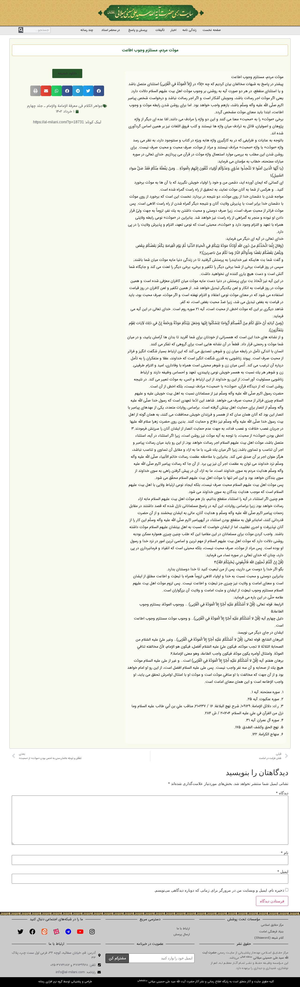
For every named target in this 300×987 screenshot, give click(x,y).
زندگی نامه (189, 30)
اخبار (173, 30)
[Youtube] (80, 932)
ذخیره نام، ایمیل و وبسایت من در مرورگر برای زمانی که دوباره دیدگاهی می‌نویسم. (219, 890)
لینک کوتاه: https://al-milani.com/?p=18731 (67, 122)
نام (284, 853)
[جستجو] (21, 30)
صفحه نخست (211, 30)
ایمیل (282, 871)
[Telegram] (68, 932)
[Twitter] (20, 932)
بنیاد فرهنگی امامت (271, 931)
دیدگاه (282, 793)
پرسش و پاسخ (137, 30)
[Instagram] (92, 932)
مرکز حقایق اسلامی (272, 925)
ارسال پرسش (181, 934)
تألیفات (160, 30)
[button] (67, 73)
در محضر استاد (110, 30)
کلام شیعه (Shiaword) (269, 937)
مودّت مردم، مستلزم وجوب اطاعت (150, 50)
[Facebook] (32, 932)
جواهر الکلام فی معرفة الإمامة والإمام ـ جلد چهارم (65, 106)
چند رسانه (86, 30)
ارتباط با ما (183, 928)
